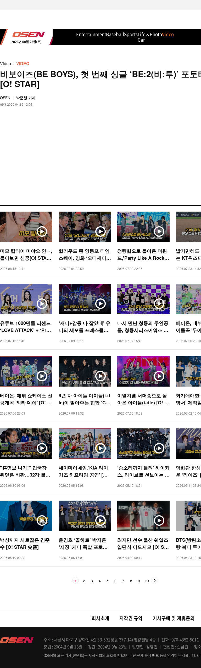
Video (5, 63)
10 (147, 581)
